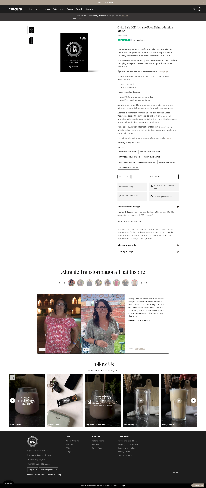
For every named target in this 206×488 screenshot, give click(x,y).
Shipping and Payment (128, 444)
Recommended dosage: (128, 207)
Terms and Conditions (128, 441)
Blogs (68, 451)
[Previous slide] (62, 282)
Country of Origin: (125, 251)
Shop (30, 9)
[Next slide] (144, 282)
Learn (62, 9)
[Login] (190, 9)
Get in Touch (97, 448)
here (169, 138)
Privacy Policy (124, 451)
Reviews (95, 444)
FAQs (55, 9)
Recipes (70, 9)
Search (30, 475)
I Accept (122, 485)
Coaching (89, 9)
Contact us (51, 475)
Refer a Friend (98, 441)
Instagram (113, 370)
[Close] (204, 2)
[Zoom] (76, 52)
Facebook (102, 370)
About (38, 9)
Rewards (79, 9)
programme (140, 348)
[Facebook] (174, 472)
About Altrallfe (72, 441)
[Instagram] (177, 472)
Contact (46, 9)
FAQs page (163, 71)
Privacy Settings (125, 455)
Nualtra (69, 444)
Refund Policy (40, 475)
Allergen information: (127, 245)
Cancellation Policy (126, 448)
